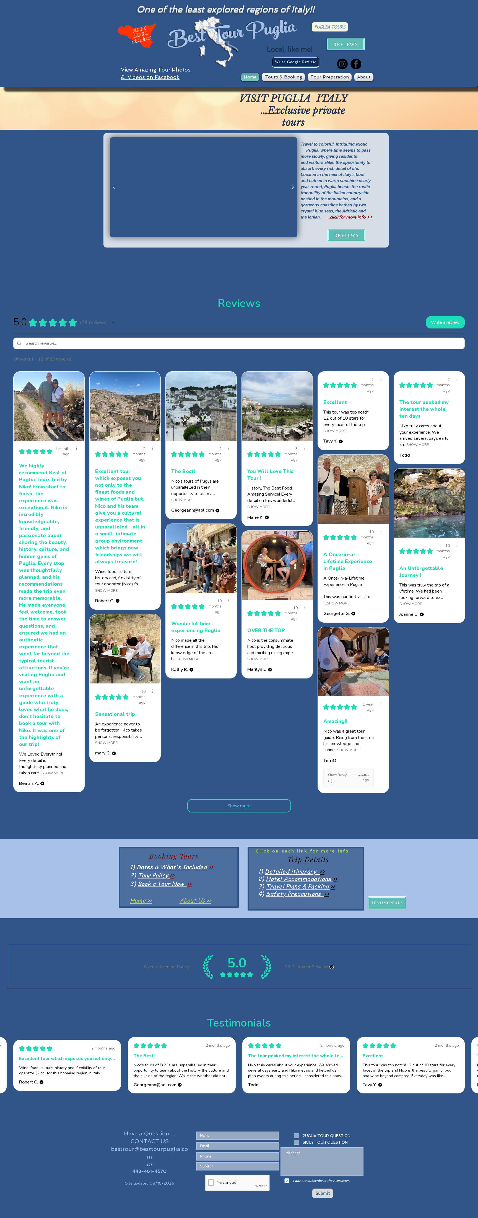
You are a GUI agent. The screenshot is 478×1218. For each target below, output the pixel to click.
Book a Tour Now (162, 884)
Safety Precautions (295, 894)
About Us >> (195, 900)
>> (211, 867)
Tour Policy (154, 875)
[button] (283, 77)
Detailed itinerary (292, 871)
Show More (52, 773)
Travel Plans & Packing (298, 886)
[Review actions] (76, 448)
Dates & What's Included (173, 867)
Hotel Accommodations (299, 879)
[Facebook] (355, 64)
